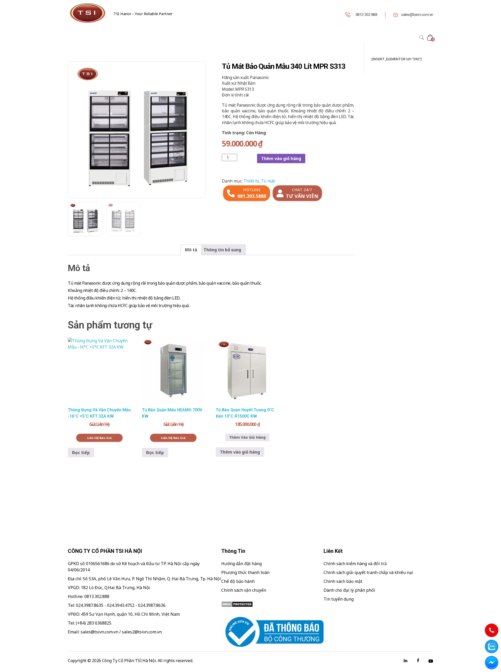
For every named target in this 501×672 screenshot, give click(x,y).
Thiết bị (251, 181)
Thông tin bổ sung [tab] (222, 250)
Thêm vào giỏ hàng (281, 158)
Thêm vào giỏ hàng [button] (240, 452)
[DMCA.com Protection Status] (272, 604)
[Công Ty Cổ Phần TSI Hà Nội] (87, 13)
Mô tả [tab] (191, 250)
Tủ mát (268, 181)
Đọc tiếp (81, 452)
